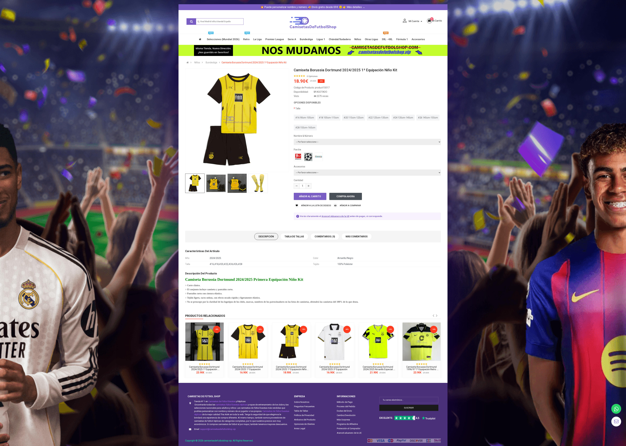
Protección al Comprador (348, 428)
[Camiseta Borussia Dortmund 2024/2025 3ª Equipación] (335, 342)
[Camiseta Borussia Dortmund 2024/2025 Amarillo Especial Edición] (378, 342)
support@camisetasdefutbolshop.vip (218, 429)
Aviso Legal (299, 428)
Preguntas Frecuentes (304, 406)
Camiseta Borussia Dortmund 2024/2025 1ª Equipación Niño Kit (254, 62)
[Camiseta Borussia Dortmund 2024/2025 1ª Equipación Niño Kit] (291, 342)
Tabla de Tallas (301, 411)
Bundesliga (211, 62)
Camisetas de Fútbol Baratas (221, 401)
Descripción (266, 236)
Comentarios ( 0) (325, 236)
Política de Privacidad (304, 415)
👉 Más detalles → (354, 7)
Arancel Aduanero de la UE (335, 216)
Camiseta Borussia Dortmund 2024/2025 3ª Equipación (334, 368)
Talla (297, 108)
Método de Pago (345, 402)
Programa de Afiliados (347, 424)
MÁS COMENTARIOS (357, 236)
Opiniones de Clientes (304, 424)
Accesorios (299, 166)
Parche (297, 149)
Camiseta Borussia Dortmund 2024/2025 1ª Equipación (247, 368)
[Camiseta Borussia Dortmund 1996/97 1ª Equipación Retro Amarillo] (421, 342)
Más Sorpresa (343, 419)
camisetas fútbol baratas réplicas (231, 404)
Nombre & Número (303, 136)
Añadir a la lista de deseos (316, 205)
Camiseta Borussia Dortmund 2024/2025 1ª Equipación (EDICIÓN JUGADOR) (204, 369)
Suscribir (409, 408)
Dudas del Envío (344, 411)
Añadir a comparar (350, 205)
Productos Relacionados (205, 315)
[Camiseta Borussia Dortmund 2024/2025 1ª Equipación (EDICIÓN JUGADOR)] (204, 342)
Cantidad (298, 180)
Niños (197, 62)
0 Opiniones (312, 76)
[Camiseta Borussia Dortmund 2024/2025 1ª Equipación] (248, 342)
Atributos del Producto (304, 419)
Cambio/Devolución (346, 415)
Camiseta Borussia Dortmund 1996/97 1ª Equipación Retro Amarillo (421, 369)
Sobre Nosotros (301, 402)
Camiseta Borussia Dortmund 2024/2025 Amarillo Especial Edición (378, 369)
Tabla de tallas (294, 236)
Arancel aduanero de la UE (349, 433)
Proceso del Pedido (346, 406)
